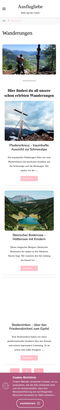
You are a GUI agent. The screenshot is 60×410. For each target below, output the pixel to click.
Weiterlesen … (29, 178)
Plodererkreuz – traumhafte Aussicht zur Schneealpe (29, 147)
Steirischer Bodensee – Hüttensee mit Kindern (29, 237)
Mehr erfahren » (47, 395)
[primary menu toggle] (4, 9)
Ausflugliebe (30, 6)
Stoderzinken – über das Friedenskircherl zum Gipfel (29, 327)
